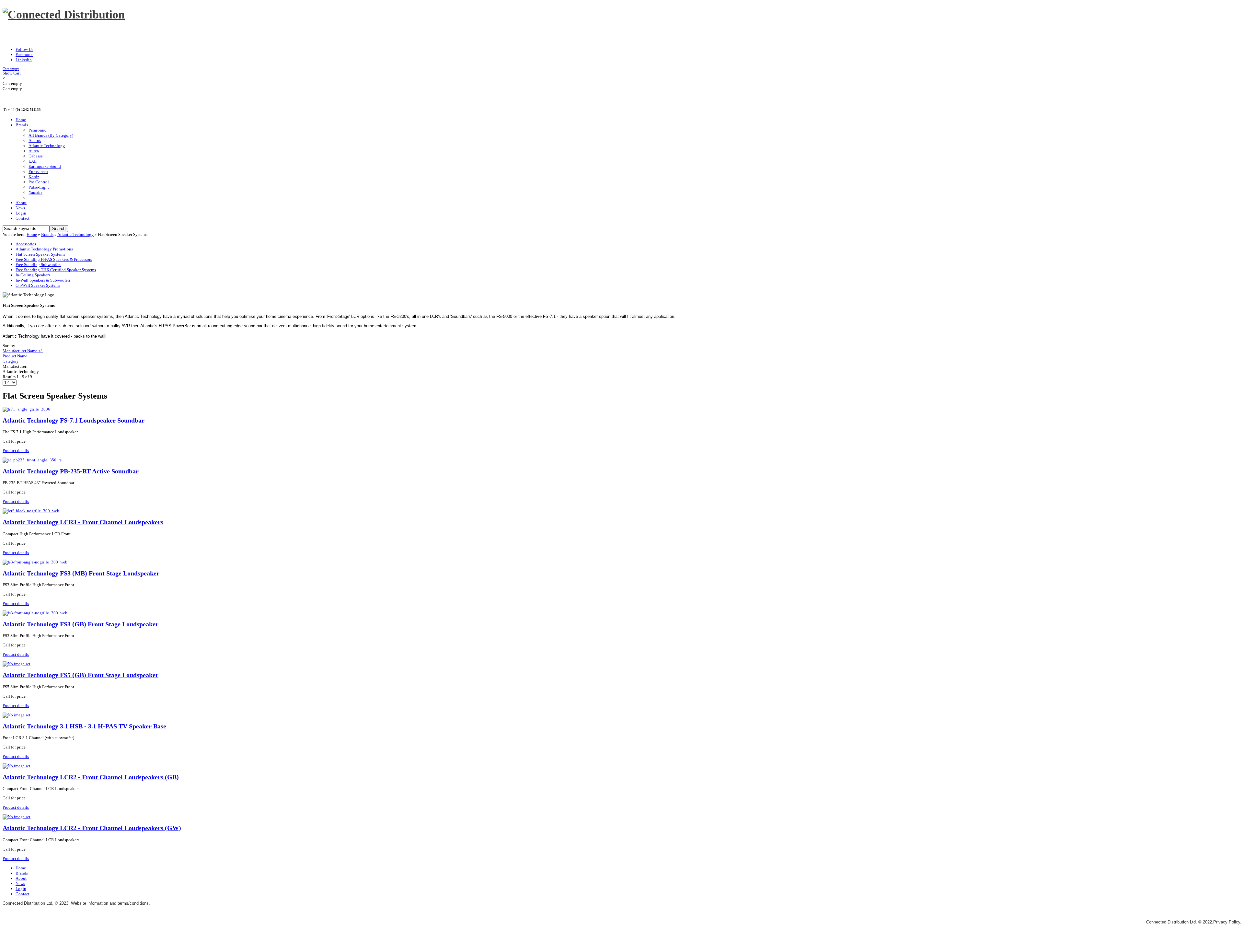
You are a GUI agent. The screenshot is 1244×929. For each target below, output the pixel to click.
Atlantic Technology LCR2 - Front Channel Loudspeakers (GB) (91, 777)
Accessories (26, 243)
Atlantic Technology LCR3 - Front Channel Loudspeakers (83, 522)
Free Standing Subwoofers (38, 264)
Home (32, 234)
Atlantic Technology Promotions (44, 249)
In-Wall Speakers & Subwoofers (43, 280)
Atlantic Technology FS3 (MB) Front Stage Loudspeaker (81, 573)
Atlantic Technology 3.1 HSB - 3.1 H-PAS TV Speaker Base (84, 726)
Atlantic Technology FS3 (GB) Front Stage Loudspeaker (80, 624)
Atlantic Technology (75, 234)
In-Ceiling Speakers (33, 275)
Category (11, 361)
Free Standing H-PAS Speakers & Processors (54, 259)
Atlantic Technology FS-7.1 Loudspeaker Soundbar (73, 420)
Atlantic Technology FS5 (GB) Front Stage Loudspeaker (80, 675)
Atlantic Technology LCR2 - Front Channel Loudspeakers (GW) (92, 828)
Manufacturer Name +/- (23, 350)
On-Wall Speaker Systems (38, 285)
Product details (16, 450)
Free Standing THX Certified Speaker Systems (56, 269)
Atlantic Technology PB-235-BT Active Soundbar (71, 471)
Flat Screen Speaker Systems (40, 254)
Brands (47, 234)
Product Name (15, 356)
